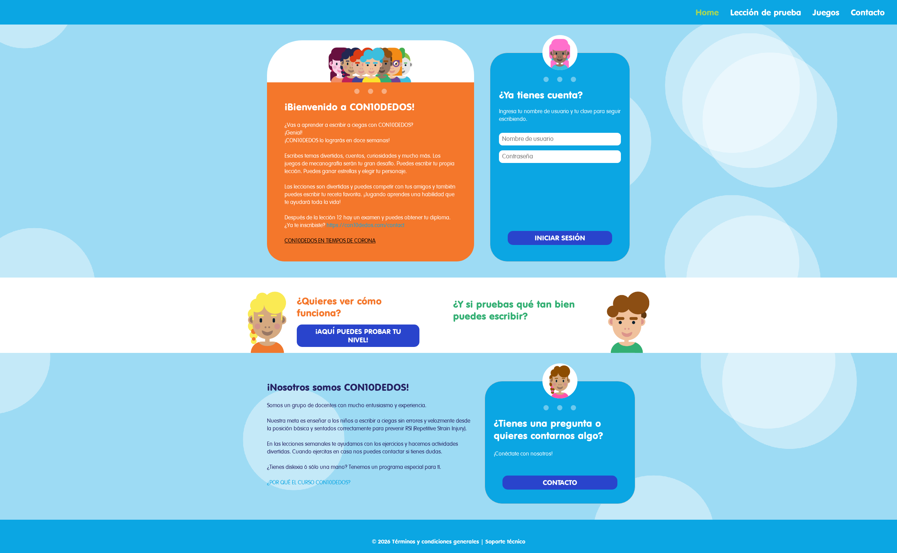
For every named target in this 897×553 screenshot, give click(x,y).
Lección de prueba (767, 12)
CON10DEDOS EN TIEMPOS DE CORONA (330, 241)
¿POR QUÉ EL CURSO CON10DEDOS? (308, 483)
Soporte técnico (505, 541)
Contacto (868, 12)
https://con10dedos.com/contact (365, 225)
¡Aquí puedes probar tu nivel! (358, 335)
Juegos (827, 12)
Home (708, 12)
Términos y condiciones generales (435, 541)
